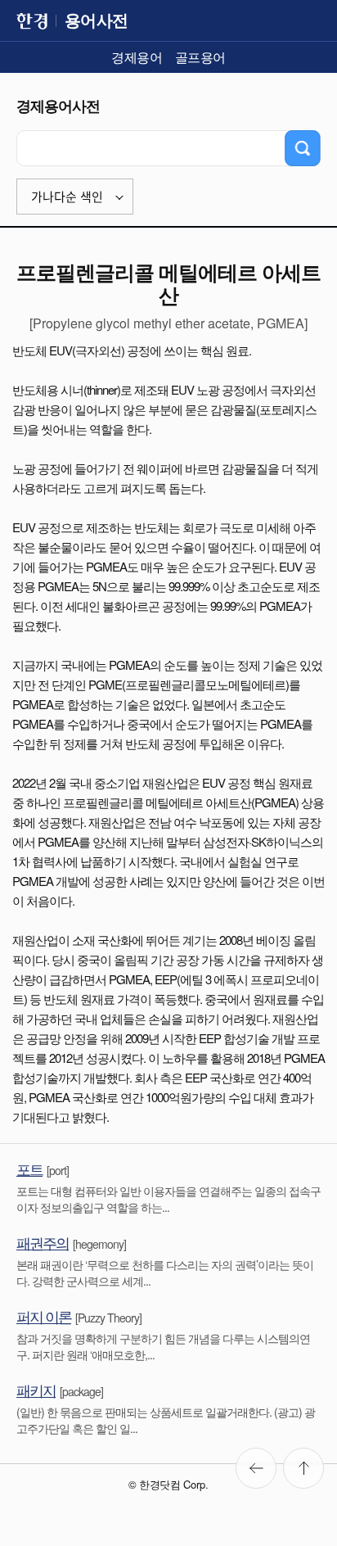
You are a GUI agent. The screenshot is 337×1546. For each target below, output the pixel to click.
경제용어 (136, 56)
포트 (29, 1168)
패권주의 (42, 1242)
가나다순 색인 (67, 197)
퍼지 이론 (43, 1316)
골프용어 (200, 56)
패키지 (36, 1389)
